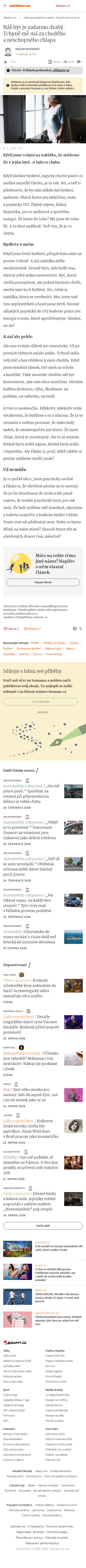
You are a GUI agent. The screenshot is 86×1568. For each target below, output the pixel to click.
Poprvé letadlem (13, 1439)
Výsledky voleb (11, 1366)
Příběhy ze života (54, 642)
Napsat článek (43, 582)
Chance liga (10, 1394)
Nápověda (24, 1532)
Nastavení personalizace (42, 1543)
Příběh (35, 642)
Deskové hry (54, 1510)
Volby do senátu (12, 1376)
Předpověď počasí (60, 1471)
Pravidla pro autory (29, 1537)
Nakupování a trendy (21, 1054)
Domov (37, 654)
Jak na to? (43, 712)
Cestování (12, 932)
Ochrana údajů (57, 1532)
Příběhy (10, 1158)
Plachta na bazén (48, 1485)
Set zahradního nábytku (47, 1490)
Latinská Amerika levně (17, 1454)
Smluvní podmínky (59, 1526)
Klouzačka (25, 1490)
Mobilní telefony (45, 1505)
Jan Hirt (50, 1366)
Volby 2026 (9, 1355)
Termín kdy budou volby (17, 1371)
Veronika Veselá (13, 1011)
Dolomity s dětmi (13, 1459)
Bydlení (8, 648)
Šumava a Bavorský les (16, 1444)
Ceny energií (54, 654)
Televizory (69, 1510)
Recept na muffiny (56, 1400)
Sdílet (71, 61)
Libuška (7, 1115)
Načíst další (43, 1225)
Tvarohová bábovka (56, 1410)
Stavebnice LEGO (67, 1505)
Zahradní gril (71, 1490)
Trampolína (67, 1485)
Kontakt (38, 1532)
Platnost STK (52, 1459)
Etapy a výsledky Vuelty (59, 1360)
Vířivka (42, 1495)
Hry (6, 1090)
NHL (6, 1420)
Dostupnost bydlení (29, 648)
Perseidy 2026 (15, 1476)
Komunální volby (13, 1381)
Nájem (70, 648)
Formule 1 (9, 1415)
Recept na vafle (54, 1415)
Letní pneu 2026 (55, 1433)
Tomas (7, 1084)
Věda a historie (16, 981)
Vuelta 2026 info (54, 1355)
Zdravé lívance (53, 1405)
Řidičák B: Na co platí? (58, 1449)
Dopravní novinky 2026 (58, 1444)
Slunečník (10, 1490)
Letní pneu (38, 1510)
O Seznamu (36, 1526)
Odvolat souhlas (56, 1537)
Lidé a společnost (18, 1017)
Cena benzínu (34, 1476)
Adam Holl (9, 1048)
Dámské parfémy (19, 1510)
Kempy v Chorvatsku (15, 1433)
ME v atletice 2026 (14, 1410)
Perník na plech (54, 1420)
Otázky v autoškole (56, 1454)
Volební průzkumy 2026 (17, 1360)
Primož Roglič (53, 1376)
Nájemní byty (53, 648)
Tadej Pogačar (53, 1371)
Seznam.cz (63, 5)
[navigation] (5, 5)
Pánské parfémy (52, 1515)
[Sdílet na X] (81, 629)
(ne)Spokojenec (27, 49)
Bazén (31, 1485)
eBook (56, 61)
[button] (43, 119)
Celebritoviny (11, 1152)
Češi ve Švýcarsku (13, 1449)
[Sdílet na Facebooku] (75, 629)
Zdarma (24, 654)
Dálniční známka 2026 (58, 1439)
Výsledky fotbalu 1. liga (16, 1400)
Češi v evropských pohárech (60, 1476)
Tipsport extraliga (13, 1405)
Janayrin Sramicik (14, 1188)
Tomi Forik (9, 975)
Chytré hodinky (31, 1515)
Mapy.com (41, 1471)
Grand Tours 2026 (55, 1381)
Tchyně (73, 642)
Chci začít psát (40, 701)
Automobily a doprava (22, 786)
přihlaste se (61, 70)
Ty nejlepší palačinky (57, 1394)
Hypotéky (9, 654)
